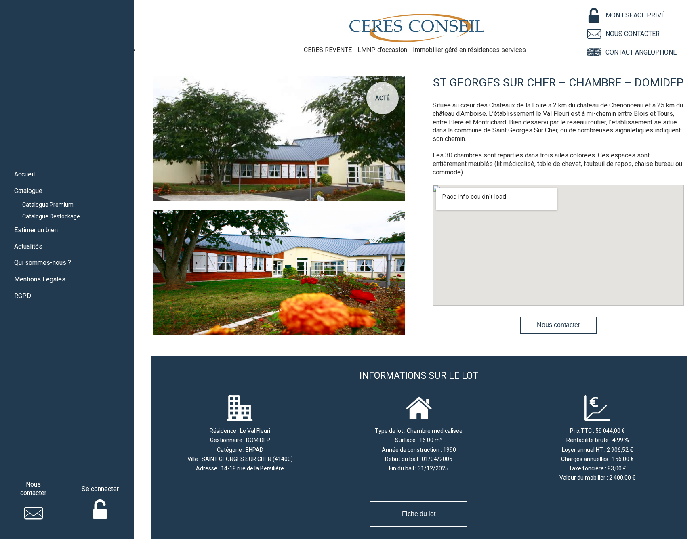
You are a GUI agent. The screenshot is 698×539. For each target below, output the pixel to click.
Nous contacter (558, 324)
